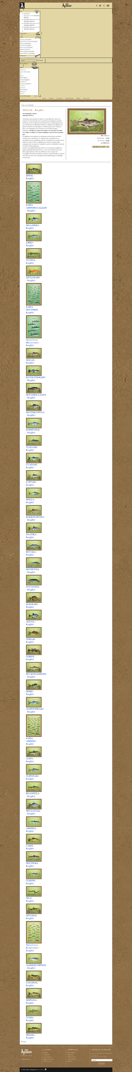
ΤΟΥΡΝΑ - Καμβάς (31, 261)
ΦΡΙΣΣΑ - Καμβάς (31, 501)
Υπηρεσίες (51, 98)
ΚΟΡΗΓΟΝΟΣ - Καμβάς (33, 431)
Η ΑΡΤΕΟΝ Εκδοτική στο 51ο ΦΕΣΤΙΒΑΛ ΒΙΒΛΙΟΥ (32, 28)
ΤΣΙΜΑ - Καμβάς (30, 1019)
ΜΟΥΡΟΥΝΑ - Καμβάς (32, 571)
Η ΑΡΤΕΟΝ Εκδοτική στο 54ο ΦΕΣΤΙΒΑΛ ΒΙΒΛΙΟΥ (31, 15)
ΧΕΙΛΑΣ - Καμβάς (31, 361)
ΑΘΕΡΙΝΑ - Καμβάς (31, 830)
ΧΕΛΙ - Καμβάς (30, 899)
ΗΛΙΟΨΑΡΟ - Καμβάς (32, 606)
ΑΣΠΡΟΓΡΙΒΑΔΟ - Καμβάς (34, 710)
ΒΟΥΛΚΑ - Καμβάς (31, 553)
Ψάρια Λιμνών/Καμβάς (28, 105)
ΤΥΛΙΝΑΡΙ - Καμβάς (32, 466)
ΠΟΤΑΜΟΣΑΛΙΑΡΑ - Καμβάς (36, 396)
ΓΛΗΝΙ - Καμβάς (30, 847)
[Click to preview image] (88, 121)
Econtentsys (40, 1069)
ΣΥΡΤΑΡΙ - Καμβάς (31, 483)
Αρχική (44, 98)
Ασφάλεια (70, 1055)
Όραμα (46, 1052)
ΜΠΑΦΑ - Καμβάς (31, 1036)
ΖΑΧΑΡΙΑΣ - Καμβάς (32, 984)
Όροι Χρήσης (71, 1052)
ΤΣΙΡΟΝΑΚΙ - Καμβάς (33, 777)
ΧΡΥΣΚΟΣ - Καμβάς (32, 917)
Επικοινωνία (86, 98)
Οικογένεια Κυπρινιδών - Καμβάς (33, 947)
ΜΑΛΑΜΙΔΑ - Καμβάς (33, 226)
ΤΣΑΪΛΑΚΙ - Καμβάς (32, 448)
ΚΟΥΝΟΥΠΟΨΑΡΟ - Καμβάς (35, 379)
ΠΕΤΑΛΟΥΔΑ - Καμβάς (33, 812)
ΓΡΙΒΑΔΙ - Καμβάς (31, 640)
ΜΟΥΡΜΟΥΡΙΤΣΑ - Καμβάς (35, 414)
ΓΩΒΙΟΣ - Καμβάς (31, 658)
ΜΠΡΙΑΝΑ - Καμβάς (32, 1001)
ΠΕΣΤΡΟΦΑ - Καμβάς (33, 864)
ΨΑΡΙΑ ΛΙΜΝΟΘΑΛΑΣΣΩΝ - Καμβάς (36, 207)
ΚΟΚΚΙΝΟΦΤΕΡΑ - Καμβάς (35, 518)
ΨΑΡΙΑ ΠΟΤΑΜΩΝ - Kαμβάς (32, 309)
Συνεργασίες (60, 98)
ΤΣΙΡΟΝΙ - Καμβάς (31, 882)
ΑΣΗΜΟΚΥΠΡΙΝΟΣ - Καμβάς (36, 966)
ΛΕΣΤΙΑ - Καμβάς (31, 623)
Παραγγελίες (71, 1057)
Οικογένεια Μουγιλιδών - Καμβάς (33, 342)
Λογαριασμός (71, 1059)
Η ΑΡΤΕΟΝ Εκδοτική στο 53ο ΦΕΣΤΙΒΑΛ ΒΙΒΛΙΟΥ (32, 20)
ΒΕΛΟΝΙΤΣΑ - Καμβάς (32, 795)
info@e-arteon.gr (26, 1059)
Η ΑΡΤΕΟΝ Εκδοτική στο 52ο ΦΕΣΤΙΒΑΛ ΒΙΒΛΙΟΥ (32, 24)
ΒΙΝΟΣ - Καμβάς (30, 177)
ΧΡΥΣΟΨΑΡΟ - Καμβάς (33, 279)
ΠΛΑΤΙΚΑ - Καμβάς (32, 536)
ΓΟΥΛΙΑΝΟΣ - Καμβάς (32, 588)
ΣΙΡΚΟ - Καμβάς (30, 244)
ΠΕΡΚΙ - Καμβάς (30, 693)
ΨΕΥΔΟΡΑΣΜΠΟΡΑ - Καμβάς (36, 675)
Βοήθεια (78, 98)
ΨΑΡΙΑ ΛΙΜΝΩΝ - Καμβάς (31, 741)
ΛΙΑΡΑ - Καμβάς (30, 760)
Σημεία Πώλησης (70, 98)
